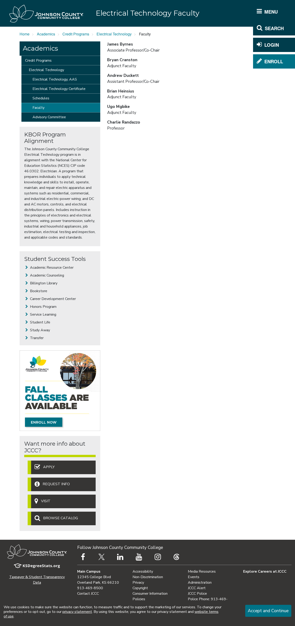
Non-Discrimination (148, 577)
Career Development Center (52, 298)
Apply (49, 467)
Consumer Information (150, 593)
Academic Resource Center (51, 267)
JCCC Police (197, 593)
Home (25, 34)
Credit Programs (75, 34)
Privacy (138, 582)
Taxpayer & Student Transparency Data (37, 579)
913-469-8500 (90, 588)
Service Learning (42, 314)
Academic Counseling (46, 275)
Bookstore (38, 291)
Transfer (36, 337)
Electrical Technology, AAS (54, 79)
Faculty (38, 107)
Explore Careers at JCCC (264, 571)
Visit (45, 501)
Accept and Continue (268, 611)
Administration (200, 582)
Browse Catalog (60, 518)
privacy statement (77, 611)
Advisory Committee (49, 117)
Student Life (39, 322)
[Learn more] (60, 390)
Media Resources (202, 571)
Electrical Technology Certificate (59, 88)
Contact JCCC (88, 593)
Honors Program (42, 306)
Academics (46, 34)
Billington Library (43, 283)
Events (193, 577)
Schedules (40, 98)
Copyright (140, 588)
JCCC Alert (197, 588)
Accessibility (143, 571)
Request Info (56, 484)
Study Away (39, 330)
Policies (139, 599)
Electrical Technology (114, 34)
